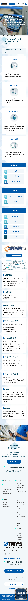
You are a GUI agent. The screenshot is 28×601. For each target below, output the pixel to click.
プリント (18, 514)
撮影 (17, 512)
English (12, 589)
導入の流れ (5, 502)
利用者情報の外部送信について (11, 579)
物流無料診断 (19, 521)
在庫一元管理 (6, 491)
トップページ (6, 480)
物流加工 (18, 510)
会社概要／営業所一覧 (21, 531)
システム (18, 508)
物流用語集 (19, 539)
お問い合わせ (12, 3)
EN (25, 1)
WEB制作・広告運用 (21, 516)
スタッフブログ (20, 533)
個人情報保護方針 (20, 577)
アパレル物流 (6, 487)
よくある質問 (19, 537)
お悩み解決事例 (6, 506)
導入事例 (5, 504)
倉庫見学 (18, 525)
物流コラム (19, 535)
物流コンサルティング (21, 518)
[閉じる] (26, 589)
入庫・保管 (19, 483)
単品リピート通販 (20, 502)
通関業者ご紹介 (20, 523)
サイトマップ (7, 577)
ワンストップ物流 (7, 489)
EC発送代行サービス (21, 485)
